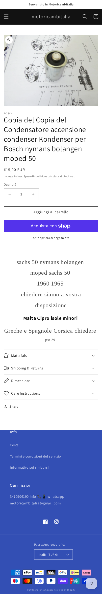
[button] (6, 16)
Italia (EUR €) (48, 555)
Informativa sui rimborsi (29, 467)
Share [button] (14, 406)
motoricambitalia (44, 589)
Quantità (10, 184)
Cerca (14, 445)
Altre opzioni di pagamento (51, 238)
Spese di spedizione (35, 176)
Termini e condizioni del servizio (35, 456)
